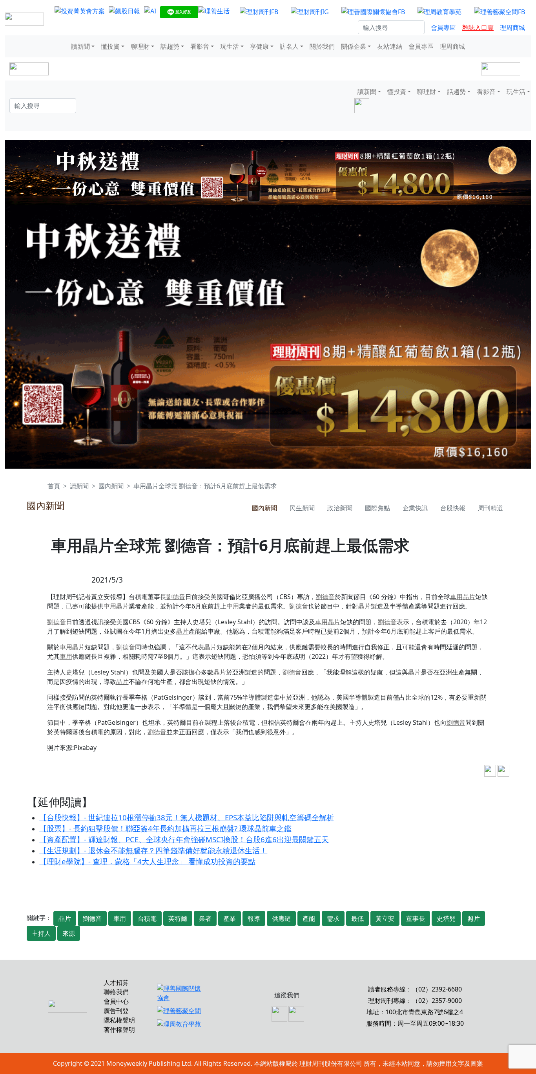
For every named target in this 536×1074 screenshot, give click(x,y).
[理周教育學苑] (439, 11)
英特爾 (177, 918)
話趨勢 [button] (169, 46)
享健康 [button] (259, 46)
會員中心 (116, 1001)
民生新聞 (302, 508)
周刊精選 (490, 508)
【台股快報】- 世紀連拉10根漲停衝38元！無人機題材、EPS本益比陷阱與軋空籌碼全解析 (186, 817)
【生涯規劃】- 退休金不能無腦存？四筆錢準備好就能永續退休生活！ (153, 850)
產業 (229, 918)
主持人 (41, 933)
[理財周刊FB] (258, 11)
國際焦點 (377, 508)
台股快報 (452, 508)
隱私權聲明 (119, 1020)
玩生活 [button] (229, 46)
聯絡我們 (116, 992)
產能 (309, 918)
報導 (254, 918)
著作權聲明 (119, 1029)
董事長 (415, 918)
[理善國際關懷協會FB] (373, 11)
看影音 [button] (199, 46)
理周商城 (512, 27)
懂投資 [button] (110, 46)
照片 (473, 918)
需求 (333, 918)
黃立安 (385, 918)
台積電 (147, 918)
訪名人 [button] (289, 46)
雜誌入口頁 (478, 27)
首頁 (53, 486)
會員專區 (443, 27)
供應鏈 (281, 918)
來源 (68, 933)
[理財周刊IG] (309, 11)
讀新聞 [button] (80, 46)
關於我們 (322, 46)
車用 (456, 596)
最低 (357, 918)
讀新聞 (79, 486)
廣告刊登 (116, 1010)
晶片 (469, 596)
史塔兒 (446, 918)
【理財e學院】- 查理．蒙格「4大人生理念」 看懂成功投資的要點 (147, 861)
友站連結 (389, 46)
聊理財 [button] (140, 46)
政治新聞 (339, 508)
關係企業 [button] (353, 46)
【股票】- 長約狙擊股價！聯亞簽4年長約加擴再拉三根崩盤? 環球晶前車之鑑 (165, 828)
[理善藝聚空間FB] (499, 11)
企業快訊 (415, 508)
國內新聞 (111, 486)
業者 (205, 918)
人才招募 (116, 982)
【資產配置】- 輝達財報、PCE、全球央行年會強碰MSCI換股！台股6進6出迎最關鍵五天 (184, 839)
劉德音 (175, 596)
